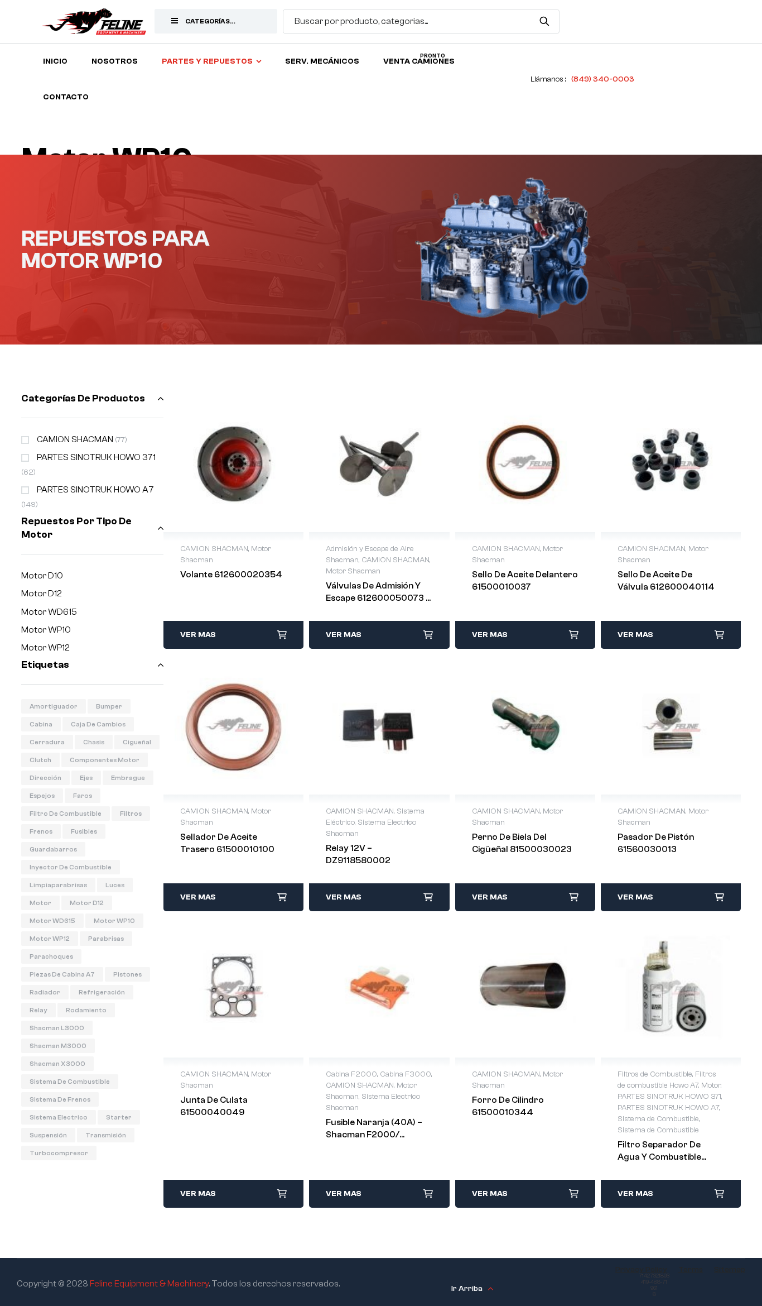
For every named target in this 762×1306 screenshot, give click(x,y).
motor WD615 (52, 921)
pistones (127, 974)
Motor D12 (41, 594)
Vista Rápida (234, 462)
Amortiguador (54, 706)
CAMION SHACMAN (75, 439)
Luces (114, 885)
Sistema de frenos (60, 1099)
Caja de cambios (98, 724)
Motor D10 (42, 576)
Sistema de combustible (70, 1081)
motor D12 (87, 903)
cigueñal (137, 742)
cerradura (47, 742)
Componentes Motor (104, 760)
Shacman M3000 (58, 1046)
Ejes (86, 778)
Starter (119, 1117)
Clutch (40, 760)
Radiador (45, 992)
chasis (93, 742)
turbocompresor (59, 1153)
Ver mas (198, 634)
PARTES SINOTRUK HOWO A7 (95, 490)
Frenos (41, 831)
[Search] (544, 21)
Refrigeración (102, 992)
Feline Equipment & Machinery (149, 1284)
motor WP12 (50, 939)
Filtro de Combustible (66, 813)
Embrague (128, 778)
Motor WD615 (49, 612)
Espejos (42, 796)
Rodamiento (86, 1010)
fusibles (84, 831)
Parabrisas (106, 939)
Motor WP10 (46, 630)
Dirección (45, 778)
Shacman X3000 (57, 1064)
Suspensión (48, 1135)
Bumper (109, 706)
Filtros (131, 813)
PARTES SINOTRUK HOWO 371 (96, 457)
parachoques (51, 956)
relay (38, 1010)
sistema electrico (59, 1117)
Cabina (41, 724)
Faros (82, 796)
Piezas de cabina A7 (62, 974)
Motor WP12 (45, 648)
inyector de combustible (71, 867)
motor (40, 903)
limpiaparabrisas (58, 885)
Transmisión (105, 1135)
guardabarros (53, 849)
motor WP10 (114, 921)
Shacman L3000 (57, 1028)
